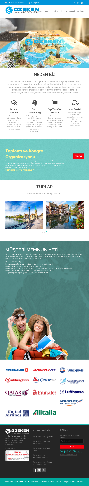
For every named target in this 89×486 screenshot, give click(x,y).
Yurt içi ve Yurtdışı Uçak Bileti (43, 437)
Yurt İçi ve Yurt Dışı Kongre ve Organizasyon (42, 463)
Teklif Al (78, 156)
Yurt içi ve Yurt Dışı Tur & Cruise (41, 449)
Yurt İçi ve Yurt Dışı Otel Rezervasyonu (41, 442)
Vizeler (52, 482)
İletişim (58, 482)
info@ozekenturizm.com (16, 3)
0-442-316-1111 (71, 451)
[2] (44, 232)
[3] (46, 232)
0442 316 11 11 (36, 3)
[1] (42, 232)
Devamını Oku (10, 448)
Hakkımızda (44, 482)
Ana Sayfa (34, 482)
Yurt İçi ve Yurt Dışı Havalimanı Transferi (40, 456)
